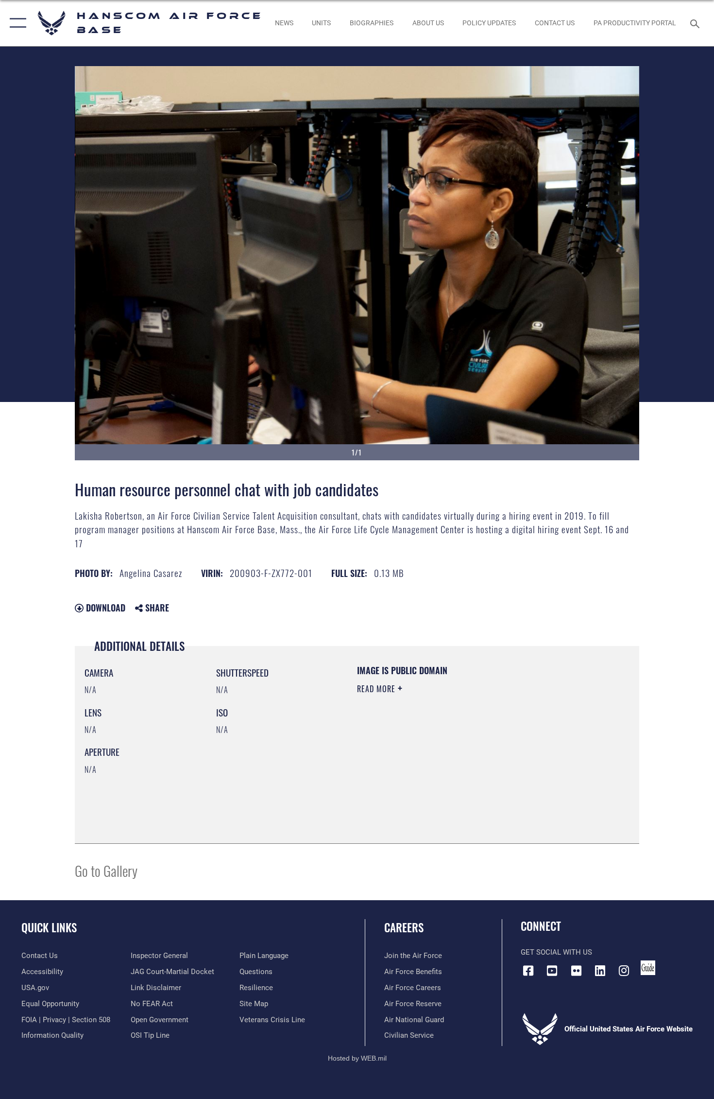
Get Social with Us (556, 952)
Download (104, 607)
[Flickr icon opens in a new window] (576, 970)
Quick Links (49, 927)
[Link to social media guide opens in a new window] (648, 967)
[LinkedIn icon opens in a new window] (600, 970)
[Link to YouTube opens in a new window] (552, 970)
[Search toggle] (696, 23)
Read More (377, 689)
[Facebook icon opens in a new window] (528, 970)
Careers (404, 927)
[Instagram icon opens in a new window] (624, 970)
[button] (16, 23)
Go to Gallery (106, 870)
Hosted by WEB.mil (357, 1058)
